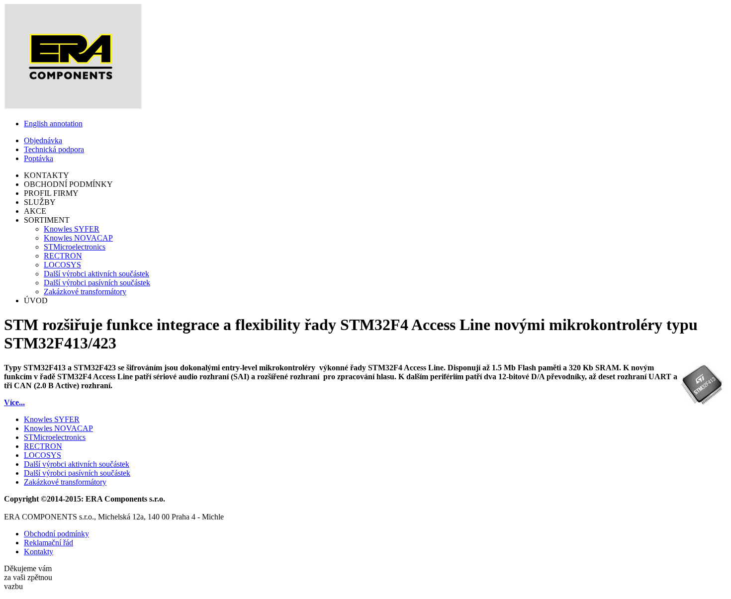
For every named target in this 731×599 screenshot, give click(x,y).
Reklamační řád (48, 542)
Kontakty (38, 551)
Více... (14, 402)
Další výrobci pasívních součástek (97, 282)
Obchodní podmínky (56, 533)
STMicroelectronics (74, 247)
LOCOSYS (62, 264)
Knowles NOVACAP (78, 238)
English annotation (53, 123)
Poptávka (38, 158)
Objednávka (43, 140)
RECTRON (63, 256)
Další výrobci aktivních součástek (96, 273)
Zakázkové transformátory (85, 291)
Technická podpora (54, 149)
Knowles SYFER (71, 229)
